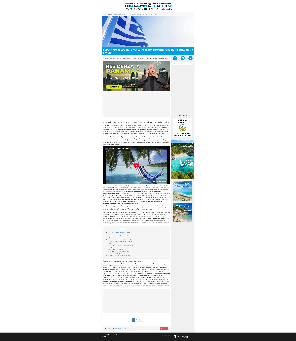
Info (169, 336)
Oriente (145, 14)
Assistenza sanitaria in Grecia (116, 253)
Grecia (119, 58)
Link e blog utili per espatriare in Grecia (120, 255)
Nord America (131, 14)
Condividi (164, 328)
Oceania (139, 14)
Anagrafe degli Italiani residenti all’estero (131, 285)
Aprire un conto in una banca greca (118, 251)
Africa (150, 14)
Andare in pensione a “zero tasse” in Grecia (121, 240)
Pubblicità (164, 336)
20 (119, 328)
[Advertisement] (136, 104)
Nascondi (122, 229)
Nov (121, 328)
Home (104, 14)
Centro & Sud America (119, 14)
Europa (110, 14)
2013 (124, 328)
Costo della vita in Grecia (115, 249)
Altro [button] (155, 14)
